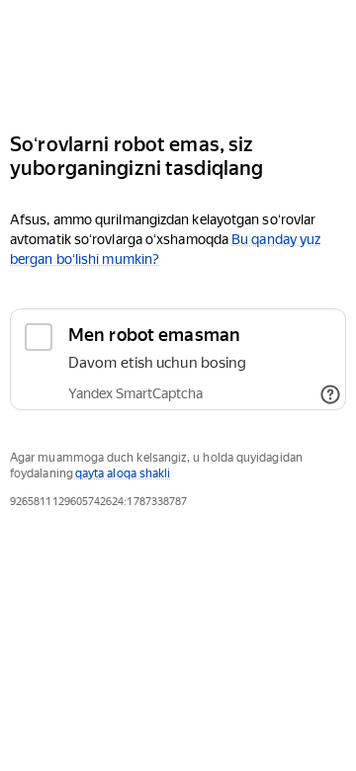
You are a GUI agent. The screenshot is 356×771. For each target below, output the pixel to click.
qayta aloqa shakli (122, 473)
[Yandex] (178, 58)
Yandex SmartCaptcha (135, 393)
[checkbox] (178, 359)
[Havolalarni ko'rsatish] (330, 394)
